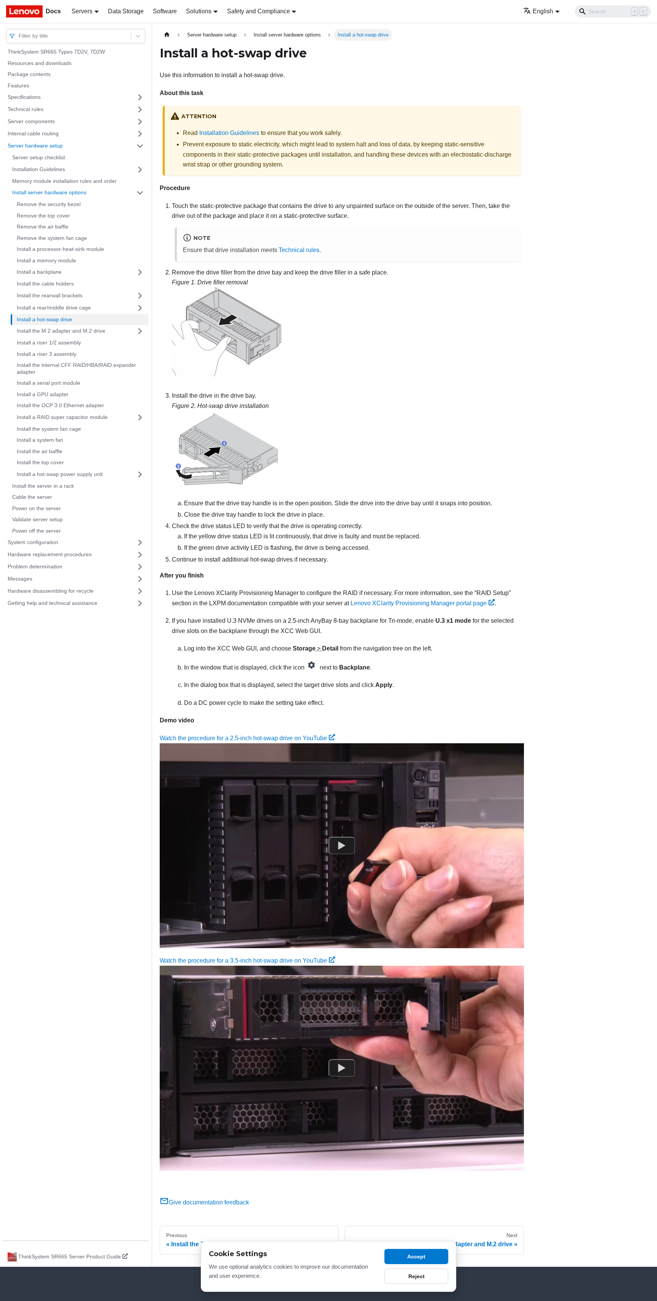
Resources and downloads (39, 63)
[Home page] (167, 35)
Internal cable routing (33, 133)
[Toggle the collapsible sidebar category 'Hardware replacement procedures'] (140, 555)
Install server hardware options (49, 192)
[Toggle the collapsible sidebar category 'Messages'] (140, 579)
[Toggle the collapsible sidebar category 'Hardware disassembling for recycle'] (140, 591)
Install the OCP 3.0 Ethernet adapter (60, 405)
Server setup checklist (38, 157)
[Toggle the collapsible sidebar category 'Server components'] (140, 122)
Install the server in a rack (43, 486)
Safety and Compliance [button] (258, 11)
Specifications (24, 97)
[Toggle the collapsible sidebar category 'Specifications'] (140, 97)
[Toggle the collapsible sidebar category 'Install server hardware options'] (140, 193)
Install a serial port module (48, 383)
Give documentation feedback (209, 1202)
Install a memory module (46, 260)
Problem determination (35, 566)
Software (165, 11)
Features (18, 86)
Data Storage (126, 11)
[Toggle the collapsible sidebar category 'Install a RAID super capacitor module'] (140, 417)
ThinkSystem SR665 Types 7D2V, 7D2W (56, 52)
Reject (416, 1276)
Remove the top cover (43, 216)
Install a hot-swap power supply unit (60, 474)
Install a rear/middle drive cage (54, 308)
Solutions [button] (198, 11)
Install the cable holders (45, 284)
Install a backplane (39, 272)
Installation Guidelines (38, 169)
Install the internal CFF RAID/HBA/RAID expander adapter (76, 368)
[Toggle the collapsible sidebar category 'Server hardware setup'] (140, 146)
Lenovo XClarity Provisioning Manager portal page (419, 603)
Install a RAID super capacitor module (62, 417)
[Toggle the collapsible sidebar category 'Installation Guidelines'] (140, 169)
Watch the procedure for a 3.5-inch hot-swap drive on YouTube (243, 960)
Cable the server (32, 497)
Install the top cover (40, 462)
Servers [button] (81, 11)
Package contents (29, 74)
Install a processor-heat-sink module (60, 249)
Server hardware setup (35, 146)
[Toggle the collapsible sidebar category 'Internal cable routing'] (140, 134)
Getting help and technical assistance (52, 603)
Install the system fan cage (49, 429)
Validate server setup (37, 519)
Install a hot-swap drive (44, 319)
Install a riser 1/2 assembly (49, 343)
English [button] (543, 11)
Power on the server (36, 508)
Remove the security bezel (49, 204)
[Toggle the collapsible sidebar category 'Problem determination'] (140, 567)
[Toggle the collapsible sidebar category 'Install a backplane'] (140, 272)
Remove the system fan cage (52, 238)
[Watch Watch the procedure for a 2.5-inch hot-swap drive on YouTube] (341, 845)
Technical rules (25, 109)
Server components (31, 121)
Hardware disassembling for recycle (51, 591)
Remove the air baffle (42, 227)
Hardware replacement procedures (50, 554)
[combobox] (19, 36)
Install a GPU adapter (42, 394)
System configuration (33, 542)
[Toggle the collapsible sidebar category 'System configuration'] (140, 542)
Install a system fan (40, 440)
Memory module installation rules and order (64, 181)
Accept (416, 1256)
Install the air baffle (39, 451)
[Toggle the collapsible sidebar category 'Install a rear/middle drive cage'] (140, 308)
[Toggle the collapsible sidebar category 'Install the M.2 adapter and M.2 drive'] (140, 331)
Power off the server (36, 531)
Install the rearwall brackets (50, 295)
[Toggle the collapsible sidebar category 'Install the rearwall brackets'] (140, 296)
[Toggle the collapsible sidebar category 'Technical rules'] (140, 109)
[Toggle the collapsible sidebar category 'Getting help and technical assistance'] (140, 603)
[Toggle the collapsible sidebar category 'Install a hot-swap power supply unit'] (140, 474)
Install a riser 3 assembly (46, 354)
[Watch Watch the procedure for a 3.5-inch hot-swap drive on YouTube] (341, 1068)
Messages (20, 579)
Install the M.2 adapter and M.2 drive (61, 331)
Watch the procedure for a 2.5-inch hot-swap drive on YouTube (243, 738)
